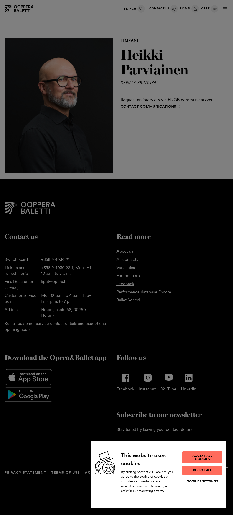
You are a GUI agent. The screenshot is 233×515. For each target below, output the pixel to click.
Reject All (202, 470)
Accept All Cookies (202, 457)
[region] (158, 474)
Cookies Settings (202, 481)
